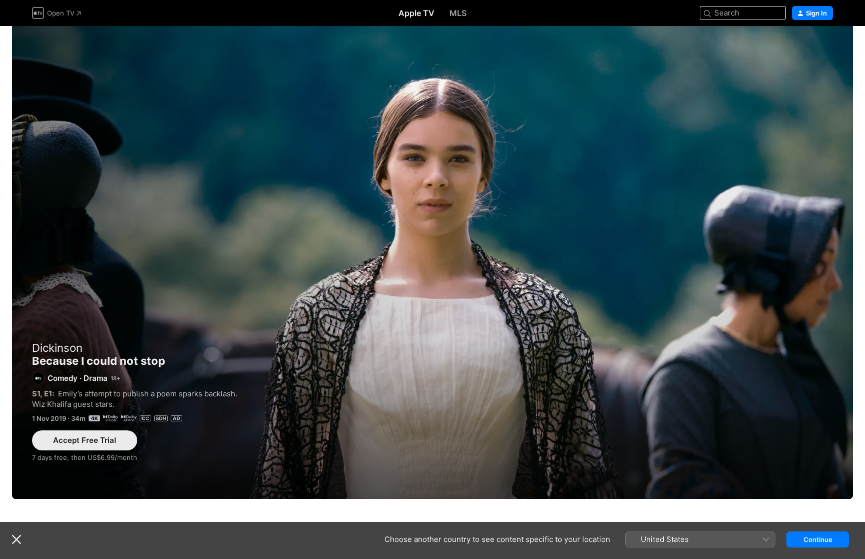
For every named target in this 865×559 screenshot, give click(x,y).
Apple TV (416, 13)
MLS (458, 13)
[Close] (16, 539)
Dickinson (57, 347)
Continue (817, 539)
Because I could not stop (432, 262)
